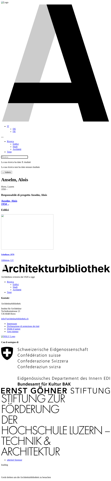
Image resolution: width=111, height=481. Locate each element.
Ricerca (10, 141)
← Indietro (6, 172)
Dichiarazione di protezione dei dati (23, 326)
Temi (9, 152)
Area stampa (12, 331)
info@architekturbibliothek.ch (14, 318)
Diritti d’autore (13, 329)
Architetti (17, 149)
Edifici (16, 144)
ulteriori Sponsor (14, 460)
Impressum (12, 323)
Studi (15, 146)
